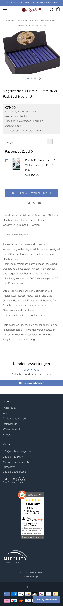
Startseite (10, 20)
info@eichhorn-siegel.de (17, 451)
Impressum (9, 408)
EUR (29, 587)
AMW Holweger (31, 576)
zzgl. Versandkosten (16, 116)
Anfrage (7, 434)
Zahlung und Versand (15, 418)
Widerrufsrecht (11, 429)
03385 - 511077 (13, 456)
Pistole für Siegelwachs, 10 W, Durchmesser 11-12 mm (41, 165)
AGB (6, 413)
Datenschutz (10, 424)
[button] (28, 78)
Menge (9, 142)
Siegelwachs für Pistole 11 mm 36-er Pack (35, 20)
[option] (31, 52)
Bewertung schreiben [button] (31, 383)
